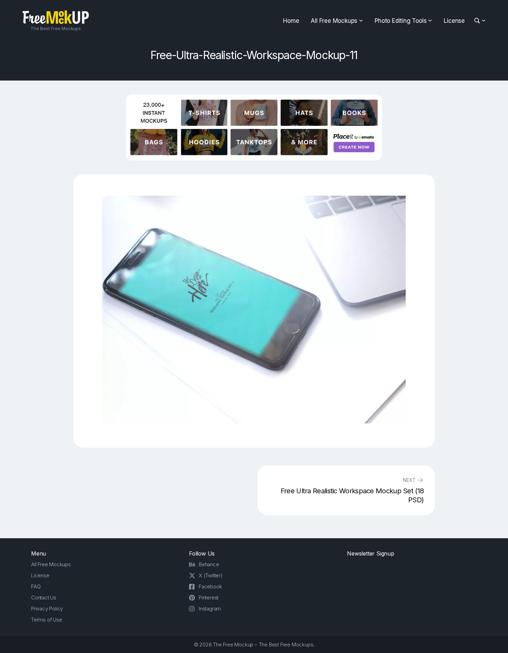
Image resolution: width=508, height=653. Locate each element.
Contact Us (43, 597)
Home (291, 20)
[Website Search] (478, 21)
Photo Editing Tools (400, 20)
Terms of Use (46, 619)
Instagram (210, 608)
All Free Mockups (334, 20)
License (454, 20)
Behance (209, 564)
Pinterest (208, 597)
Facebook (210, 586)
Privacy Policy (47, 608)
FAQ (35, 586)
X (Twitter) (211, 575)
